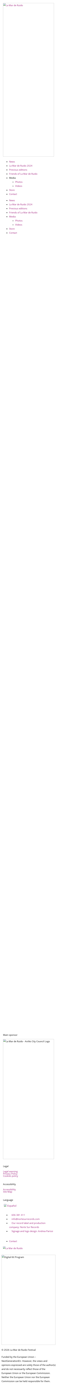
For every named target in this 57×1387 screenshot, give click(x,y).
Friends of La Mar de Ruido (23, 173)
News (12, 161)
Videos (18, 185)
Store (12, 189)
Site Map (7, 1192)
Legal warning (10, 1171)
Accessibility (9, 1189)
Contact (13, 194)
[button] (28, 197)
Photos (18, 181)
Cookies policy (10, 1176)
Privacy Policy (10, 1174)
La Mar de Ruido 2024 (20, 165)
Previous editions (18, 169)
